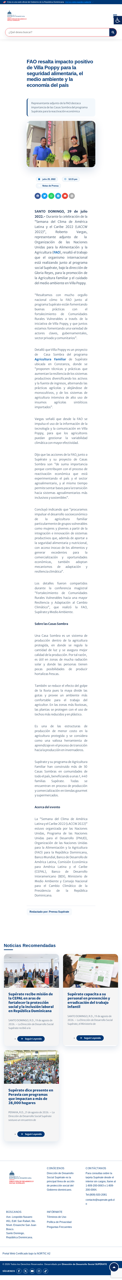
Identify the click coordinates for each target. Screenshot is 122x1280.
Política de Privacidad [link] (59, 1222)
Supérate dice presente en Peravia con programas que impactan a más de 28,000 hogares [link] (30, 1096)
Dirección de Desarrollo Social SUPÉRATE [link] (84, 1264)
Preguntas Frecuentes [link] (59, 1227)
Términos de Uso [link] (56, 1217)
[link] (118, 20)
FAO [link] (57, 252)
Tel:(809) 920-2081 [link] (96, 1194)
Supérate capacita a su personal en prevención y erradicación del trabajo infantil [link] (89, 1000)
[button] (38, 196)
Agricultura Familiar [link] (50, 359)
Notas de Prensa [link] (50, 186)
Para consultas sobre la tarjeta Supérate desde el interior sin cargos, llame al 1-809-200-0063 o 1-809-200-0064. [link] (101, 1181)
